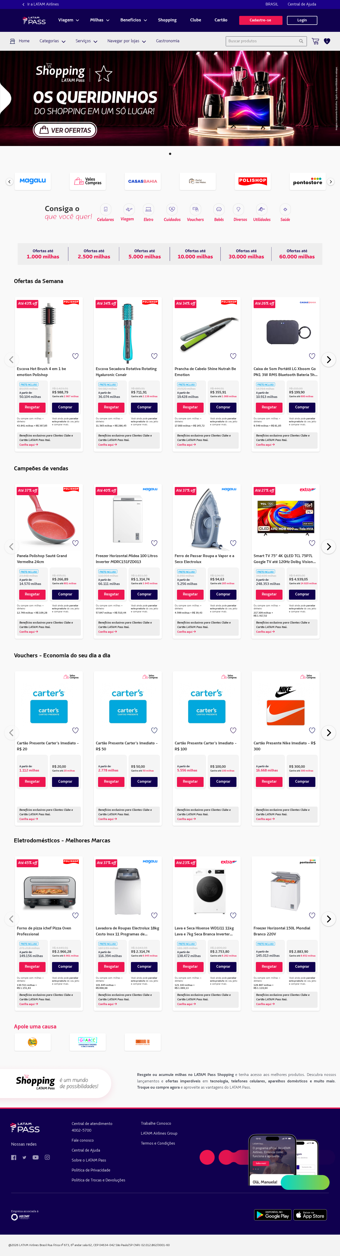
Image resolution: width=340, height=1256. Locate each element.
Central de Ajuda (302, 4)
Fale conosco (83, 1141)
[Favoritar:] (76, 357)
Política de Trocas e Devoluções (98, 1180)
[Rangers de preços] (93, 254)
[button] (170, 154)
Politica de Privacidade (91, 1170)
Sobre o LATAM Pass (89, 1160)
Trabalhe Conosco (156, 1124)
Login (302, 20)
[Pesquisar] (301, 41)
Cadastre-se (261, 20)
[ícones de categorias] (285, 209)
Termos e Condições (158, 1144)
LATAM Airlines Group (159, 1134)
